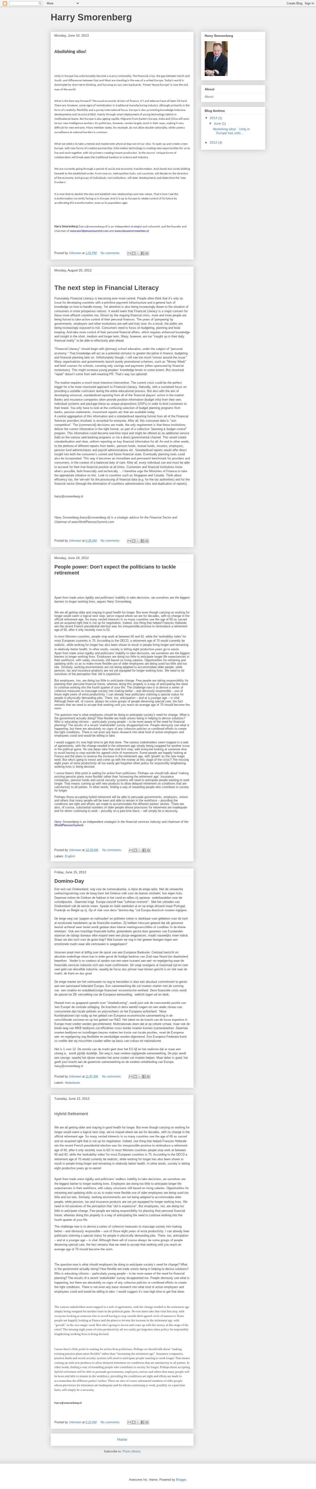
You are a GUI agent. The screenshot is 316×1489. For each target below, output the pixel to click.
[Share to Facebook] (142, 253)
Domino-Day (69, 881)
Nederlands (72, 1082)
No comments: (111, 253)
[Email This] (129, 253)
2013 (214, 118)
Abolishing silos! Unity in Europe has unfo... (231, 131)
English (70, 856)
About (209, 96)
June (218, 123)
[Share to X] (138, 253)
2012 (214, 142)
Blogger (181, 1479)
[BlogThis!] (133, 253)
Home (122, 1440)
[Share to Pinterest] (147, 253)
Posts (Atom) (131, 1451)
